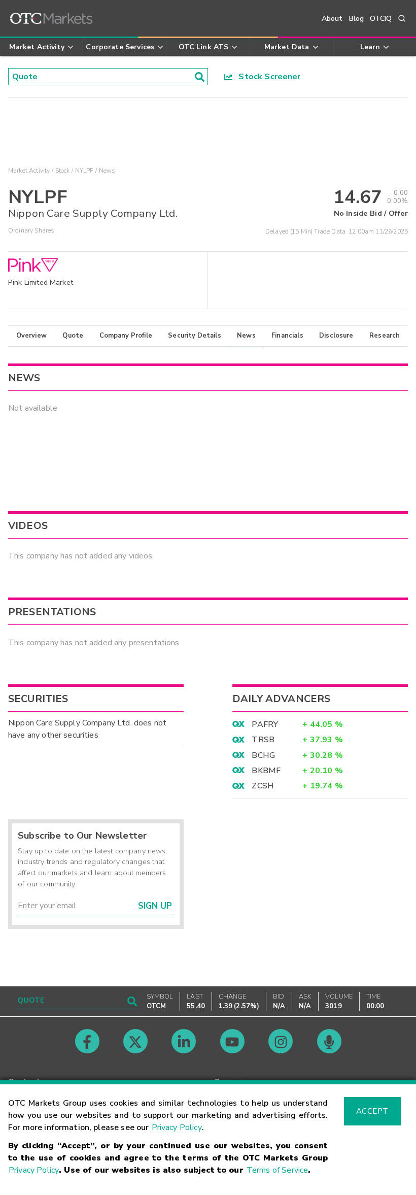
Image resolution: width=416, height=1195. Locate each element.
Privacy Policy (177, 1127)
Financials (287, 335)
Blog (356, 18)
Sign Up (155, 906)
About (332, 18)
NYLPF (84, 171)
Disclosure (336, 335)
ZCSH (263, 785)
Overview (31, 335)
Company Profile (125, 335)
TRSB (263, 739)
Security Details (194, 335)
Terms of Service (277, 1170)
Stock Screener (266, 76)
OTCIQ (381, 18)
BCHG (263, 755)
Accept (372, 1111)
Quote (72, 335)
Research (384, 335)
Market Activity (29, 171)
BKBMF (266, 770)
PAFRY (265, 724)
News (246, 335)
